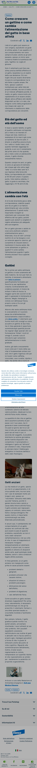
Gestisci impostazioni (18, 399)
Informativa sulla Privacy (19, 402)
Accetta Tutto (18, 391)
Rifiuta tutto (18, 395)
